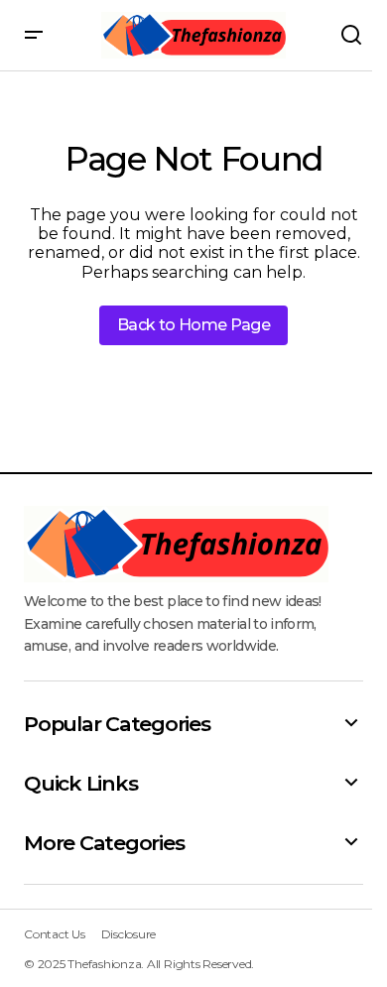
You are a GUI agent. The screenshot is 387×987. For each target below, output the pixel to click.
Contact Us (54, 933)
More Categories (104, 842)
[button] (34, 35)
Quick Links (80, 783)
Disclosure (129, 933)
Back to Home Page (193, 324)
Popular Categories (117, 723)
